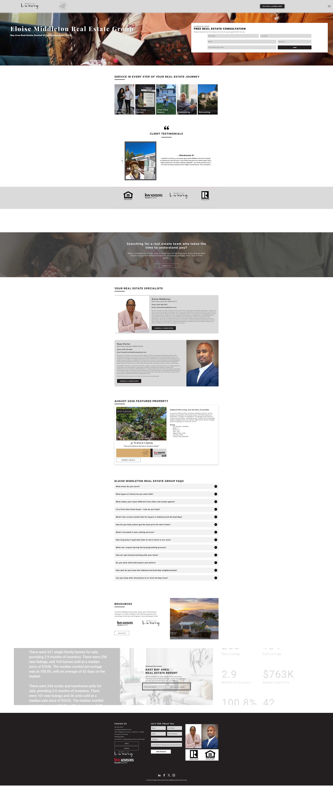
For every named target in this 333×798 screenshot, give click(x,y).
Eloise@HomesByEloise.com (122, 729)
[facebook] (164, 775)
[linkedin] (159, 775)
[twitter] (168, 775)
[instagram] (173, 775)
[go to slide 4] (122, 162)
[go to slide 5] (122, 163)
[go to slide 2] (122, 159)
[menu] (329, 6)
